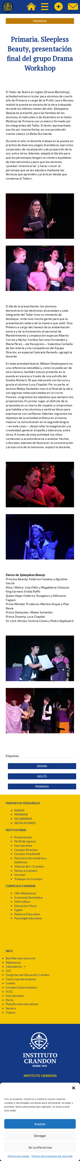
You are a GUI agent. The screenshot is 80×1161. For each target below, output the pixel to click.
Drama (42, 766)
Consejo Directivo (26, 850)
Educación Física (25, 906)
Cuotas (10, 983)
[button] (73, 1088)
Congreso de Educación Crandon (27, 975)
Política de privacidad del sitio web (52, 1155)
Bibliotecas (13, 962)
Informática (22, 901)
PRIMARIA (21, 814)
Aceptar (40, 1124)
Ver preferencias (40, 1147)
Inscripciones (23, 845)
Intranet (19, 874)
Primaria (40, 21)
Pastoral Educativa (27, 914)
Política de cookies (18, 1155)
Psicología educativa (28, 918)
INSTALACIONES (25, 823)
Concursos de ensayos (21, 979)
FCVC (9, 991)
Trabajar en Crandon (28, 879)
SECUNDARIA (23, 818)
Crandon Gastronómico (21, 987)
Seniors (11, 1008)
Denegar (40, 1136)
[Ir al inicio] (8, 7)
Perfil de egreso (25, 841)
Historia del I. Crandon (29, 866)
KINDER (19, 810)
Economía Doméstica (28, 897)
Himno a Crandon (25, 870)
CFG (8, 971)
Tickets (10, 1012)
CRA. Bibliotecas (25, 893)
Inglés (42, 776)
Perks (9, 1000)
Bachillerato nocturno (20, 958)
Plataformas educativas (22, 1004)
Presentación (23, 837)
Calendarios (14, 966)
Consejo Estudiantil (27, 854)
